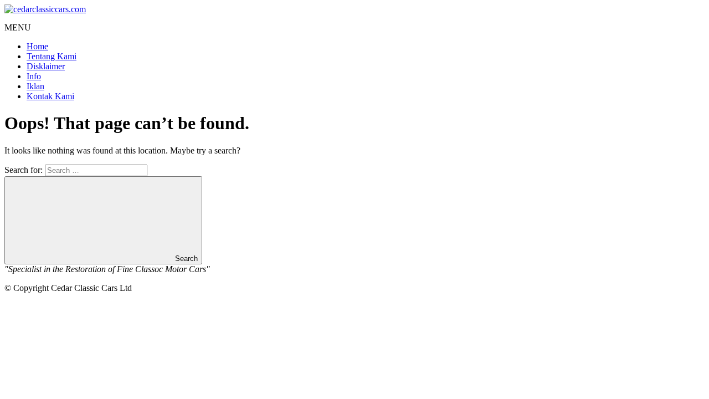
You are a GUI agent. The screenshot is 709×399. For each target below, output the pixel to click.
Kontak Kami (50, 96)
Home (37, 46)
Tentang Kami (51, 56)
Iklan (35, 86)
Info (34, 76)
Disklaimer (46, 66)
